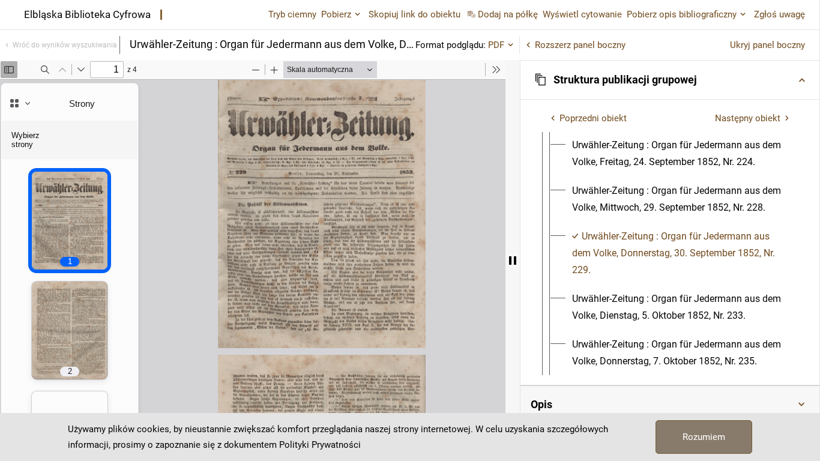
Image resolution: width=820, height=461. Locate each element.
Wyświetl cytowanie (582, 14)
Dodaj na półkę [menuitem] (508, 14)
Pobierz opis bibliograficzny (682, 14)
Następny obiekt (747, 118)
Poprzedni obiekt (593, 118)
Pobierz (336, 14)
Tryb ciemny (292, 14)
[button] (669, 80)
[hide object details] (512, 260)
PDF (496, 45)
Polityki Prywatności (320, 444)
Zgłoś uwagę (779, 14)
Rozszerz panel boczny (580, 45)
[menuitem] (680, 153)
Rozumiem (704, 437)
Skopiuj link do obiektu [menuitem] (414, 14)
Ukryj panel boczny (767, 45)
